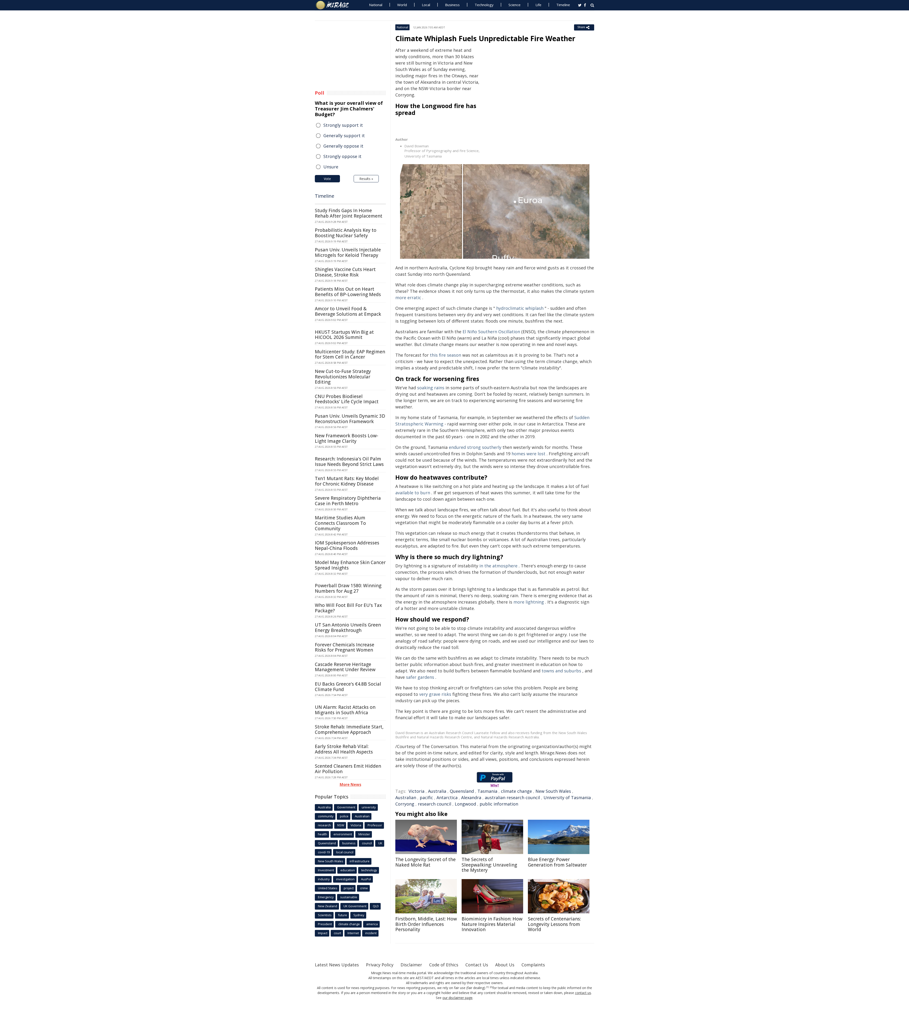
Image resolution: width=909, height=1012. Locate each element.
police (344, 816)
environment (343, 834)
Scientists (325, 915)
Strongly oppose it (342, 156)
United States (327, 888)
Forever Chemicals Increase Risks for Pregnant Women (344, 647)
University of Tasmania (567, 797)
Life (538, 4)
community (326, 816)
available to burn (412, 492)
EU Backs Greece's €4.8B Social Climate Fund (348, 686)
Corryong (404, 804)
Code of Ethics (443, 965)
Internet (353, 933)
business (349, 843)
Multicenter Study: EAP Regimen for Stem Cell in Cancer (350, 354)
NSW (340, 825)
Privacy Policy (379, 965)
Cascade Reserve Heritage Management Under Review (345, 667)
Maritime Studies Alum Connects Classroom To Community (340, 523)
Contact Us (476, 965)
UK (380, 843)
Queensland (462, 791)
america (372, 924)
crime (364, 888)
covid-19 (324, 852)
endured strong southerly (475, 447)
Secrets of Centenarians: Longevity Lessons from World (554, 924)
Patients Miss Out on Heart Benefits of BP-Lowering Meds (348, 292)
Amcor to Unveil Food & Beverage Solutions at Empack (348, 311)
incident (371, 933)
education (347, 870)
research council (434, 804)
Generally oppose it (343, 146)
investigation (345, 879)
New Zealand (327, 906)
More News (350, 784)
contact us (583, 992)
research (324, 825)
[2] (491, 987)
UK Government (354, 906)
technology (369, 870)
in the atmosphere (498, 566)
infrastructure (360, 861)
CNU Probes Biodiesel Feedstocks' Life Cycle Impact (347, 399)
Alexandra (471, 797)
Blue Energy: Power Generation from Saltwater (557, 862)
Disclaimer (411, 965)
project (349, 888)
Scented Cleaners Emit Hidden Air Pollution (348, 769)
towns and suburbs (561, 671)
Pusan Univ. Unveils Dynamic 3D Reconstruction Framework (350, 419)
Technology (484, 4)
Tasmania (487, 791)
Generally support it (344, 135)
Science (514, 4)
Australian (405, 797)
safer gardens (420, 677)
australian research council (512, 797)
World (402, 4)
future (342, 915)
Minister (364, 834)
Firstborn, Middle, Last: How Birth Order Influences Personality (426, 924)
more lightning (528, 602)
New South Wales (553, 791)
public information (499, 804)
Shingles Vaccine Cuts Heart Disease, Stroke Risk (345, 272)
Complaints (533, 965)
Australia (437, 791)
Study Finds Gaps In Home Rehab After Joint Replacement (348, 213)
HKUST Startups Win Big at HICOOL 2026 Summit (344, 335)
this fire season (445, 355)
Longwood (465, 804)
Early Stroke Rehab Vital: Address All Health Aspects (344, 749)
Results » (366, 178)
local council (344, 852)
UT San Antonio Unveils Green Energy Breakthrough (348, 627)
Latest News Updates (337, 965)
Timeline (563, 4)
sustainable (348, 897)
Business (452, 4)
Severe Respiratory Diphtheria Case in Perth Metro (348, 501)
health (322, 834)
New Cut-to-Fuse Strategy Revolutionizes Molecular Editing (343, 376)
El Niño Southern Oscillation (491, 331)
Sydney (358, 915)
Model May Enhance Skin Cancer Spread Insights (350, 565)
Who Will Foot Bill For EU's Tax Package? (348, 608)
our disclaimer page (457, 997)
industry (324, 879)
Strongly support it (343, 125)
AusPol (366, 879)
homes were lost (528, 453)
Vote (327, 178)
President (325, 924)
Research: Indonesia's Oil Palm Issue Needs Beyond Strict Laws (349, 461)
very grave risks (435, 694)
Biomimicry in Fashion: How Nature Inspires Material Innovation (492, 924)
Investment (326, 870)
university (369, 807)
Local (426, 4)
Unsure (330, 167)
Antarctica (447, 797)
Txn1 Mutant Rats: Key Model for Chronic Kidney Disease (347, 481)
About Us (504, 965)
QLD (376, 906)
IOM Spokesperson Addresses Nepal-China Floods (347, 545)
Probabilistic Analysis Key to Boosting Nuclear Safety (345, 233)
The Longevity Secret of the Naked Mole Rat (425, 862)
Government (346, 807)
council (367, 843)
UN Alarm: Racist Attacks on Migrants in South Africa (345, 710)
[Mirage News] (334, 5)
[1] (487, 987)
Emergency (326, 897)
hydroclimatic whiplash (520, 308)
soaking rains (430, 387)
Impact (322, 933)
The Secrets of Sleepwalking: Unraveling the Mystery (489, 864)
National (375, 4)
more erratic (408, 297)
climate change (516, 791)
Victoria (416, 791)
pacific (426, 797)
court (337, 933)
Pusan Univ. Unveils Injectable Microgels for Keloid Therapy (348, 252)
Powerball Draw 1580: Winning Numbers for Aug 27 (348, 588)
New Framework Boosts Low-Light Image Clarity (346, 438)
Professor (375, 825)
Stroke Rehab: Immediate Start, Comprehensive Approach (349, 729)
